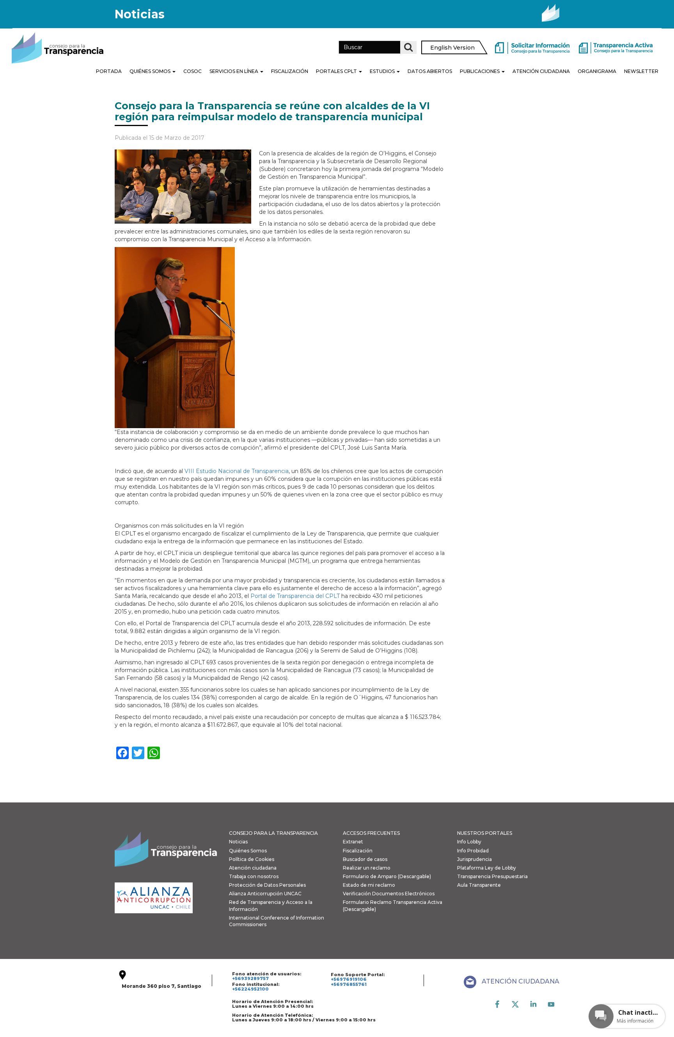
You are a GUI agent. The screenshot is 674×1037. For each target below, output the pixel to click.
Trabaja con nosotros (253, 876)
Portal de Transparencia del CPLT (295, 595)
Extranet (353, 842)
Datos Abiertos (430, 71)
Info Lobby (469, 842)
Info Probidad (473, 851)
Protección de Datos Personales (267, 885)
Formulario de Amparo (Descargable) (387, 876)
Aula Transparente (479, 885)
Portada (109, 71)
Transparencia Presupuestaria (492, 876)
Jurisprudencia (474, 859)
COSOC (192, 71)
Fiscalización (289, 71)
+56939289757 (250, 978)
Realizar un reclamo (366, 868)
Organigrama (597, 71)
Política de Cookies (251, 859)
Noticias (238, 842)
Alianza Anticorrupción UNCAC (265, 893)
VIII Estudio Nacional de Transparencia (236, 471)
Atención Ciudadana (541, 71)
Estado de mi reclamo (369, 885)
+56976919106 (349, 979)
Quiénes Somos (150, 71)
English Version (452, 47)
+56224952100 (250, 989)
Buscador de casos (365, 859)
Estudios (383, 71)
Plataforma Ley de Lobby (486, 868)
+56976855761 (349, 984)
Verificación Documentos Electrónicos (389, 893)
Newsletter (641, 71)
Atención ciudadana (253, 868)
